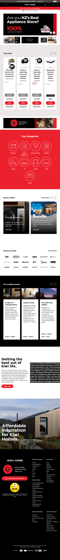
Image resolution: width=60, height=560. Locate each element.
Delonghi (48, 466)
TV (33, 471)
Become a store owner (38, 518)
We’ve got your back (51, 530)
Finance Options (50, 516)
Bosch (48, 464)
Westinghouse (50, 480)
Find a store (35, 516)
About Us (34, 514)
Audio (43, 336)
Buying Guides (36, 479)
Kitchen (7, 336)
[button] (54, 1)
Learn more (7, 386)
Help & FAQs (49, 525)
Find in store (9, 106)
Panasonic (49, 476)
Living (47, 336)
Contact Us (49, 514)
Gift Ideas (34, 521)
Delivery (48, 523)
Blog (33, 520)
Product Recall (50, 528)
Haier (47, 471)
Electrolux (49, 467)
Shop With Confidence (52, 521)
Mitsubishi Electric (51, 474)
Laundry (13, 336)
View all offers (45, 197)
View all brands (52, 250)
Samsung (48, 478)
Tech (33, 474)
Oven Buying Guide (37, 495)
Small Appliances (36, 464)
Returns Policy (50, 527)
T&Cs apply (4, 493)
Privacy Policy (23, 546)
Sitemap (38, 546)
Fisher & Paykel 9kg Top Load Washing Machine (36, 74)
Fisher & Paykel (50, 469)
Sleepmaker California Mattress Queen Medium (50, 74)
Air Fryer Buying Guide (38, 483)
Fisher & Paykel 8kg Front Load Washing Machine (23, 74)
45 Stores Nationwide (31, 10)
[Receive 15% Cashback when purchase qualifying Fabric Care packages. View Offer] (16, 217)
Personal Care (35, 466)
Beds (33, 476)
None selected (36, 8)
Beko (47, 462)
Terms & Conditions (31, 546)
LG (47, 473)
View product (9, 103)
